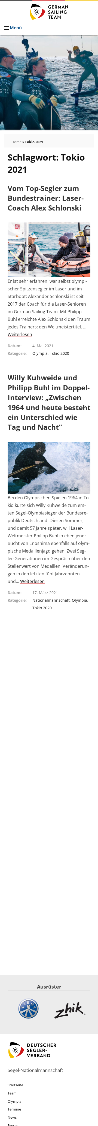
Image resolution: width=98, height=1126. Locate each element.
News (12, 1117)
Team (12, 1093)
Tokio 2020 (59, 353)
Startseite (15, 1085)
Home (16, 141)
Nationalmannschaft (51, 600)
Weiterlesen (20, 334)
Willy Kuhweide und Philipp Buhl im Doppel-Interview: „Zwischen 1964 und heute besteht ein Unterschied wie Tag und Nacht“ (49, 402)
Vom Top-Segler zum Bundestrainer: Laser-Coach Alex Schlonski (46, 198)
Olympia (40, 353)
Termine (14, 1109)
